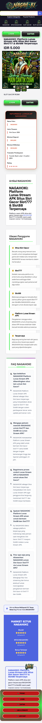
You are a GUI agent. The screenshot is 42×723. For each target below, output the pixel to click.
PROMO (22, 693)
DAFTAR (30, 34)
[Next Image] (38, 70)
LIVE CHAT (22, 717)
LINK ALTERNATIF (22, 711)
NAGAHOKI (27, 215)
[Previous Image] (4, 70)
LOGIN (11, 34)
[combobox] (19, 13)
